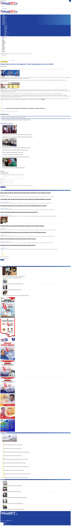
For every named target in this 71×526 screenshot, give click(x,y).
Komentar (2, 178)
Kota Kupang (4, 66)
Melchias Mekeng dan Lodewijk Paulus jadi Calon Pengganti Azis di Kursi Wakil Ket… (16, 295)
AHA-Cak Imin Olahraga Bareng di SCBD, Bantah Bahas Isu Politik (13, 283)
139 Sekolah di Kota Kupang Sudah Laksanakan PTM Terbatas (12, 154)
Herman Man (3, 111)
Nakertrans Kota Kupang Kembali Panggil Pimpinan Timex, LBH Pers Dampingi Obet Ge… (17, 473)
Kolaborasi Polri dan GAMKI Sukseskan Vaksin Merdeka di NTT (18, 245)
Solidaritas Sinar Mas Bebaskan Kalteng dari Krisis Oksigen (12, 491)
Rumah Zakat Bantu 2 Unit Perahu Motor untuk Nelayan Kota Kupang (15, 119)
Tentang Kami (4, 522)
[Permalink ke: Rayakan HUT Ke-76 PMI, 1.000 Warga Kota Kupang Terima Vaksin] (9, 162)
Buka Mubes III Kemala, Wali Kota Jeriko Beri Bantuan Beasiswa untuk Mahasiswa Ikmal (17, 134)
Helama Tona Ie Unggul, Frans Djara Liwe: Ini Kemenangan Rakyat (13, 503)
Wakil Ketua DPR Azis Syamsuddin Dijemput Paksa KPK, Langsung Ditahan (14, 462)
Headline (1, 208)
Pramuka (16, 111)
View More (2, 259)
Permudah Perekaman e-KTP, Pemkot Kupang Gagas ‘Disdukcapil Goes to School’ (16, 147)
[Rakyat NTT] (35, 3)
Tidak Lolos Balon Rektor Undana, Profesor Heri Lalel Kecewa (12, 485)
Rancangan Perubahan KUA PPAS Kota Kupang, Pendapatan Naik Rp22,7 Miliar (15, 156)
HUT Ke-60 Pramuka (4, 61)
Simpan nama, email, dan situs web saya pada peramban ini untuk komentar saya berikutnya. (17, 185)
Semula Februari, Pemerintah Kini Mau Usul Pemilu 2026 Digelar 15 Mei (14, 276)
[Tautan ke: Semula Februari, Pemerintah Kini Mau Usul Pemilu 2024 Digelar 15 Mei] (36, 271)
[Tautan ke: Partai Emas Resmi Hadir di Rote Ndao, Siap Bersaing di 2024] (36, 287)
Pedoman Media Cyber (6, 524)
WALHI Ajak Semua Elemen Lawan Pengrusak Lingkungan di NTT (19, 212)
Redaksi (3, 523)
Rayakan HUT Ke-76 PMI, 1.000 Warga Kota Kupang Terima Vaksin (13, 167)
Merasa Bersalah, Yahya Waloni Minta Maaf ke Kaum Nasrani (12, 448)
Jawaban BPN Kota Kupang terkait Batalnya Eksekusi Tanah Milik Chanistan (22, 226)
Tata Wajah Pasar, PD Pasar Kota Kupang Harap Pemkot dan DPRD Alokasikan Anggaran (17, 136)
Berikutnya (4, 255)
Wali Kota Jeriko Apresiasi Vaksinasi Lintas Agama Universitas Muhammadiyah (15, 497)
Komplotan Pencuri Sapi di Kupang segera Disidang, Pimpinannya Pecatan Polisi (15, 459)
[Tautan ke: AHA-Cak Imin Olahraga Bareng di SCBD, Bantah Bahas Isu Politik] (36, 281)
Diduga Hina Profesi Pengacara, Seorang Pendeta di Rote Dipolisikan (13, 509)
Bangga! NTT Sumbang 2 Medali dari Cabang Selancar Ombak (12, 444)
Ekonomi (1, 241)
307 (3, 254)
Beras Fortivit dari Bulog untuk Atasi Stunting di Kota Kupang (12, 152)
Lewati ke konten (3, 0)
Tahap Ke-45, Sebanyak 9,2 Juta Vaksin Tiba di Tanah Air (13, 117)
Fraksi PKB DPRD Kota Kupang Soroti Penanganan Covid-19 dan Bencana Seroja (23, 232)
